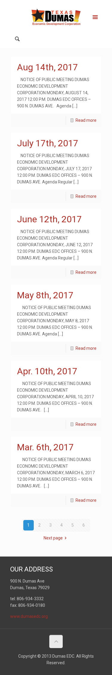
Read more (86, 120)
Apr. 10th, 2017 (47, 371)
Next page (53, 538)
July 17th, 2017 (47, 143)
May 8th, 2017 (45, 295)
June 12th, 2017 (49, 219)
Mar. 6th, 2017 (45, 447)
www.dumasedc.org (29, 616)
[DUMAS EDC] (56, 16)
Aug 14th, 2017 (47, 67)
